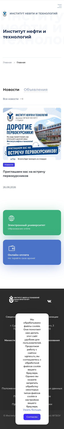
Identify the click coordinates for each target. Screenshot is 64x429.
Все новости (10, 99)
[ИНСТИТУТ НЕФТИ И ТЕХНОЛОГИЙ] (6, 14)
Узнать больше (32, 409)
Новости (9, 164)
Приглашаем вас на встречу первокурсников (24, 174)
